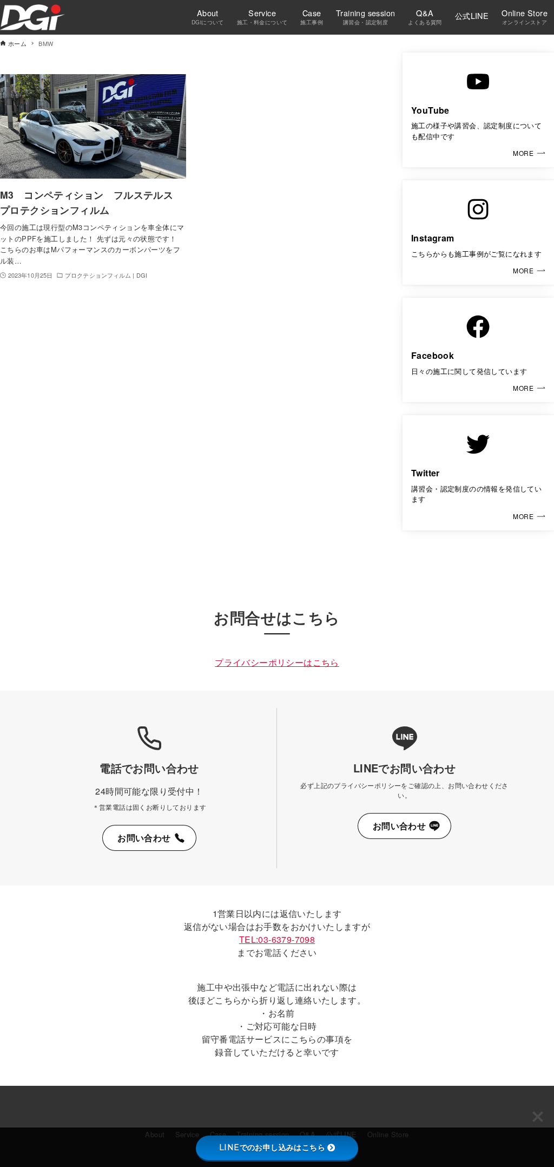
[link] (478, 110)
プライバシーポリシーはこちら (277, 662)
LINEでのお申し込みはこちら (272, 1147)
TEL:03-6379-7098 (277, 939)
